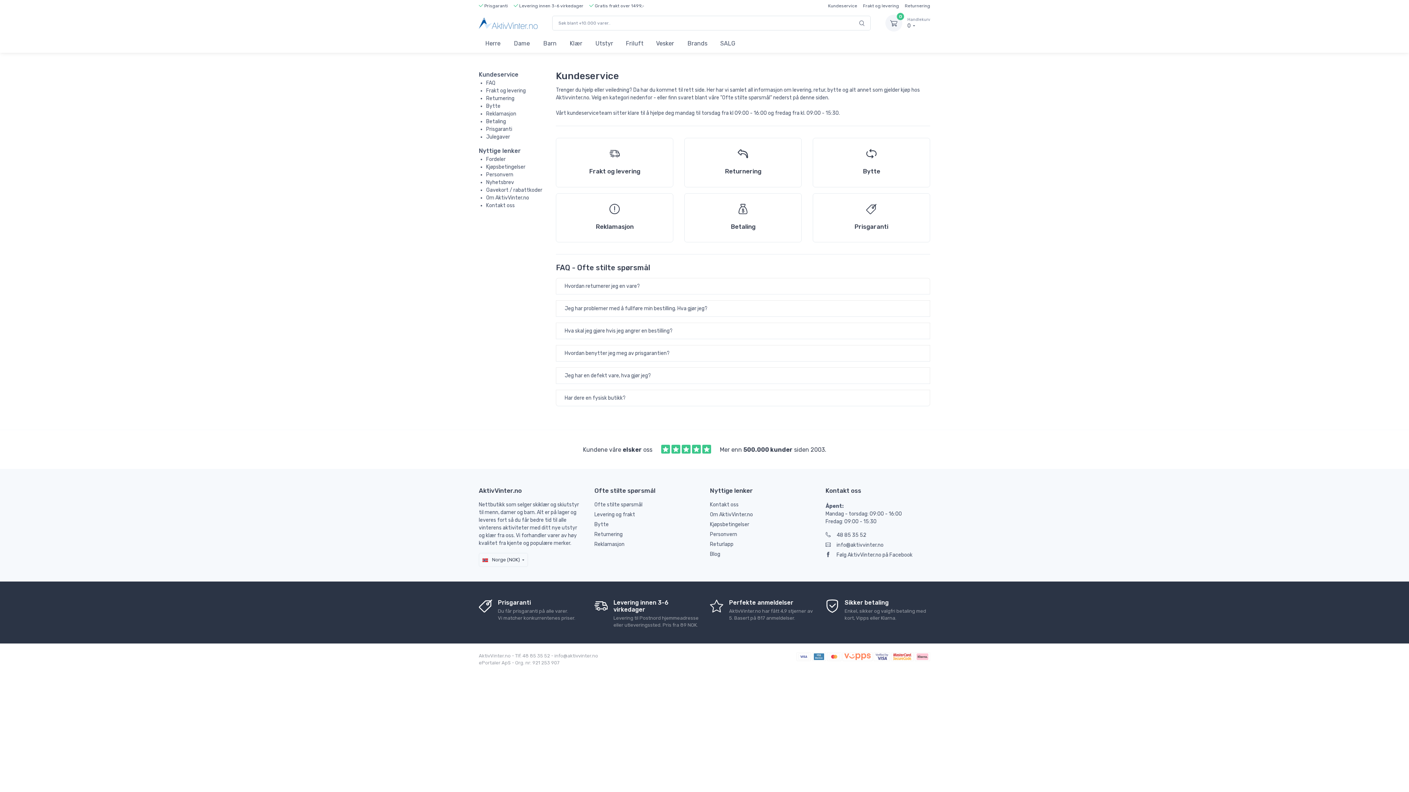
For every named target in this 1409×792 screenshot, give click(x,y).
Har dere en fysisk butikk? (595, 398)
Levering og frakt (614, 514)
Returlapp (721, 544)
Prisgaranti (499, 129)
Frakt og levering (881, 5)
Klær (576, 43)
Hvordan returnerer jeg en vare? (602, 286)
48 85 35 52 (851, 535)
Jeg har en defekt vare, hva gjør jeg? (608, 376)
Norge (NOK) (505, 559)
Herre (492, 43)
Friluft (635, 43)
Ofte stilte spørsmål (618, 505)
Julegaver (498, 137)
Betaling (496, 121)
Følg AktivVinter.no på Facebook (875, 555)
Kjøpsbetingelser (505, 167)
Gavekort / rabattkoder (514, 190)
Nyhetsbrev (500, 182)
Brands (697, 43)
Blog (715, 554)
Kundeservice (842, 5)
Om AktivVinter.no (507, 198)
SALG (727, 43)
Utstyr (604, 43)
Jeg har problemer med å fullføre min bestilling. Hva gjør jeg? (636, 308)
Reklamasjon (501, 114)
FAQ (490, 83)
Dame (522, 43)
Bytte (493, 106)
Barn (550, 43)
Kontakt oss (500, 205)
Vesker (665, 43)
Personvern (499, 175)
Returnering (917, 5)
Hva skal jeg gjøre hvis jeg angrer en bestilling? (619, 331)
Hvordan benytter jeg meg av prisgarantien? (617, 353)
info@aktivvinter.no (860, 545)
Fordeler (496, 159)
